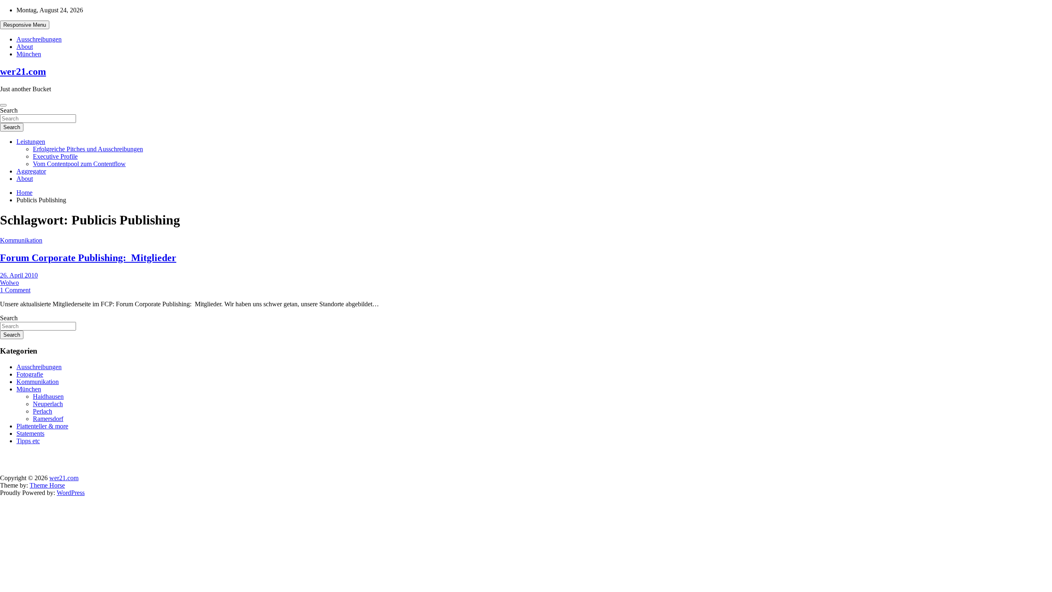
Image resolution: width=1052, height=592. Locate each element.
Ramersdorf (48, 418)
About (24, 46)
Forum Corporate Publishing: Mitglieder (88, 257)
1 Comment (15, 290)
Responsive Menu (24, 25)
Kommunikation (21, 240)
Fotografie (29, 374)
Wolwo (9, 282)
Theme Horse (47, 485)
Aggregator (31, 171)
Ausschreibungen (39, 39)
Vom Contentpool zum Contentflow (79, 163)
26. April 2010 (19, 275)
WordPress (71, 492)
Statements (30, 433)
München (28, 54)
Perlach (42, 411)
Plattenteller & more (42, 426)
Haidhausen (48, 396)
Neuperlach (48, 403)
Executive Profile (55, 156)
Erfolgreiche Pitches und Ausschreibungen (88, 149)
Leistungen (30, 141)
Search (9, 110)
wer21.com (23, 71)
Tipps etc (28, 440)
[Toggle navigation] (3, 105)
